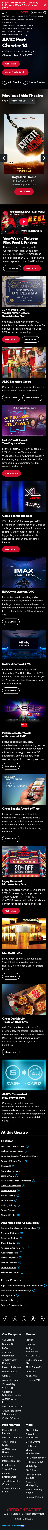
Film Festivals (9, 1465)
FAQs (5, 1348)
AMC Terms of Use (12, 1406)
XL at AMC (31, 1375)
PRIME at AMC (34, 1367)
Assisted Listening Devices (14, 1248)
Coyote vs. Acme (24, 177)
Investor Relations (11, 1367)
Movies (29, 1339)
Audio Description (10, 1253)
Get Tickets (11, 63)
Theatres (30, 1344)
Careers (6, 1375)
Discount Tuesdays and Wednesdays (18, 1228)
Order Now (10, 838)
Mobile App (32, 1466)
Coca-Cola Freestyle (11, 1185)
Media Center (9, 1371)
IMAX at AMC (33, 1355)
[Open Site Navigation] (3, 13)
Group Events (33, 1441)
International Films (11, 1460)
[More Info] (28, 181)
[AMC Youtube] (42, 1318)
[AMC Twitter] (24, 1318)
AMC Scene (32, 1470)
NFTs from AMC (34, 1461)
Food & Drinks (32, 397)
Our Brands (8, 1339)
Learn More (30, 339)
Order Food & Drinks (15, 72)
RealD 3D (31, 1371)
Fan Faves (7, 1456)
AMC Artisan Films (12, 1437)
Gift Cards (31, 1446)
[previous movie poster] (3, 158)
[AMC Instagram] (14, 1318)
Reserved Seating (9, 1238)
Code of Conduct (11, 1418)
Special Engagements (11, 1305)
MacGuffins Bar (8, 1190)
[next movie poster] (44, 158)
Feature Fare (7, 1200)
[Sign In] (45, 12)
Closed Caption (8, 1243)
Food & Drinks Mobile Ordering (16, 1180)
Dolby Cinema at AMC (12, 1151)
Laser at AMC (33, 1380)
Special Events (10, 1469)
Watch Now (12, 268)
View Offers (11, 397)
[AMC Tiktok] (33, 1318)
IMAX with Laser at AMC (13, 1146)
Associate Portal (10, 1380)
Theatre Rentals (8, 1267)
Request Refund (34, 1497)
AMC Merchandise (36, 1457)
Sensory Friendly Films (12, 1161)
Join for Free (11, 473)
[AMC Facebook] (5, 1318)
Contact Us (8, 1344)
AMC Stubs (32, 1430)
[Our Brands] (24, 1511)
